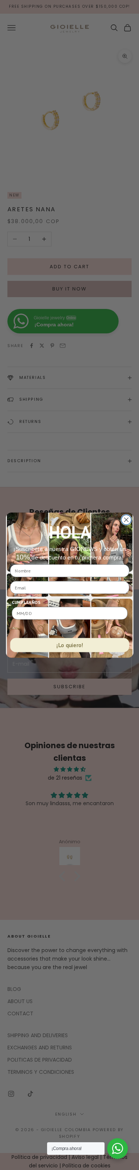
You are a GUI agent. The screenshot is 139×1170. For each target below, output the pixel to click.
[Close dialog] (126, 520)
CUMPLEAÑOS (25, 602)
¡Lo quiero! (69, 645)
